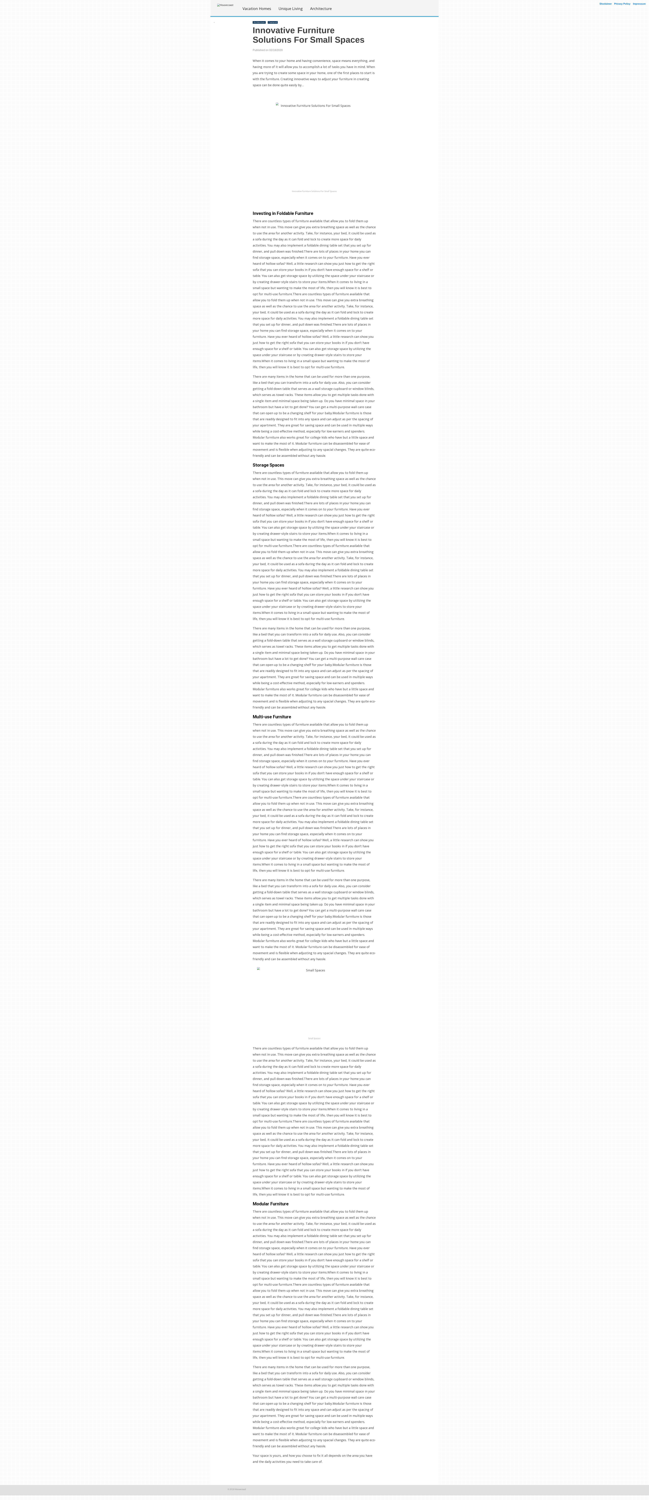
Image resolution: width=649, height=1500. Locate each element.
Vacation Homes (257, 8)
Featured (273, 22)
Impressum (639, 3)
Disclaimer (606, 3)
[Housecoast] (225, 5)
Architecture (321, 8)
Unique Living (291, 8)
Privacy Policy (622, 3)
